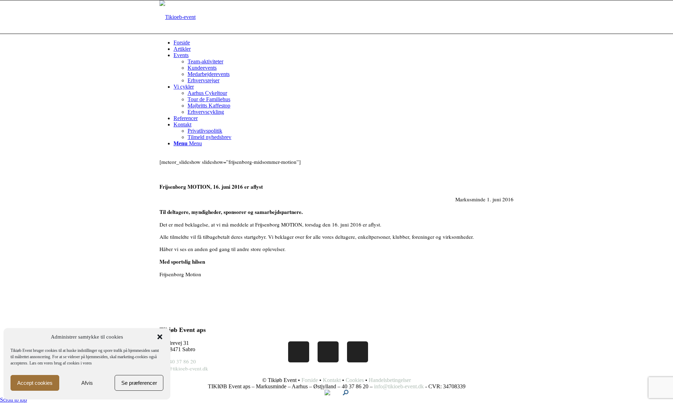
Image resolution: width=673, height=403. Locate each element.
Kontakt (332, 380)
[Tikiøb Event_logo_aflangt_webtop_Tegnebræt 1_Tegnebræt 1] (177, 17)
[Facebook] (298, 351)
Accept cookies (35, 383)
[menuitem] (202, 43)
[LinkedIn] (328, 351)
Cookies (355, 380)
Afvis (87, 383)
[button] (159, 336)
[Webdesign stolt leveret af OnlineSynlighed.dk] (345, 393)
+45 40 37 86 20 (177, 361)
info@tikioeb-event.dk (183, 368)
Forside (309, 380)
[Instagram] (357, 351)
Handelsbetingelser (390, 380)
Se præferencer (139, 383)
